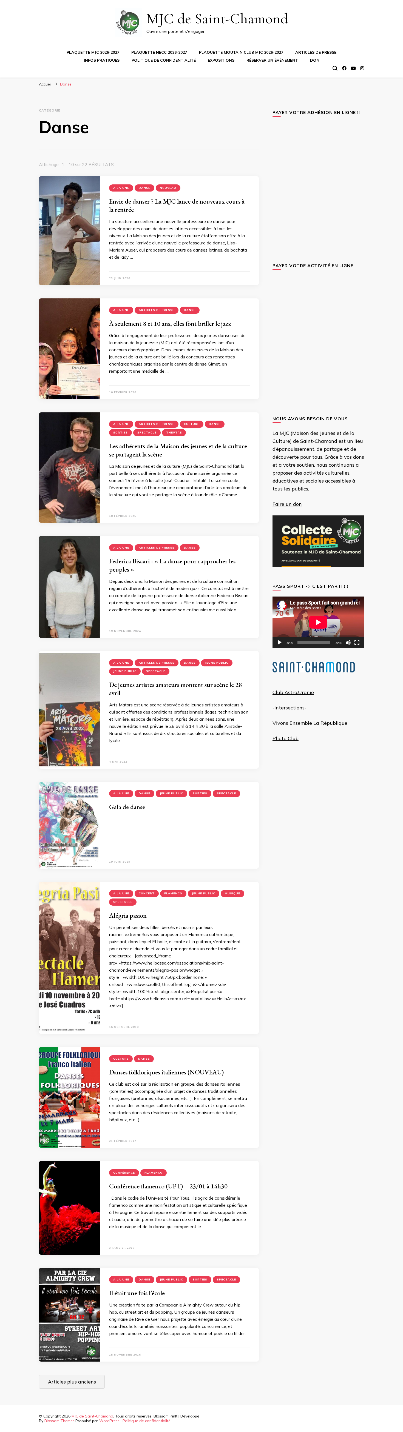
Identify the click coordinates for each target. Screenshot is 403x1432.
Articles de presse (315, 52)
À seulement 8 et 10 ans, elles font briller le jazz (170, 323)
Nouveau (168, 188)
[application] (318, 622)
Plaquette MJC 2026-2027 (93, 52)
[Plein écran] (357, 642)
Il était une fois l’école (137, 1293)
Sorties (120, 432)
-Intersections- (289, 707)
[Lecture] (279, 642)
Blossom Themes (59, 1420)
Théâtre (174, 432)
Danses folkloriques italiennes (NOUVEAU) (166, 1072)
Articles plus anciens (72, 1382)
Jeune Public (216, 662)
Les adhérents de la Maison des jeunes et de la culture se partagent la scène (178, 450)
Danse (144, 188)
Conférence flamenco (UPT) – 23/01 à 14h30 (168, 1186)
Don (314, 60)
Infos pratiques (102, 60)
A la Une (121, 188)
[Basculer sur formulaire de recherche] (335, 68)
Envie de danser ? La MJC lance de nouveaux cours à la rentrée (177, 205)
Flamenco (173, 893)
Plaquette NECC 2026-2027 (159, 52)
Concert (147, 893)
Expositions (221, 60)
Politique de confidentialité (164, 60)
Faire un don (287, 504)
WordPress (109, 1420)
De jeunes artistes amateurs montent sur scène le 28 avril (175, 688)
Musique (232, 893)
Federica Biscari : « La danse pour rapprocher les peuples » (172, 565)
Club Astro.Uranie (293, 692)
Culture (191, 424)
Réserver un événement (272, 60)
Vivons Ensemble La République (310, 723)
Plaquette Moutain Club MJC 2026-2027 (241, 52)
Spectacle (147, 432)
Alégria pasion (128, 915)
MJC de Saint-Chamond (217, 18)
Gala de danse (127, 807)
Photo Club (286, 738)
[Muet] (348, 642)
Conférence (124, 1172)
